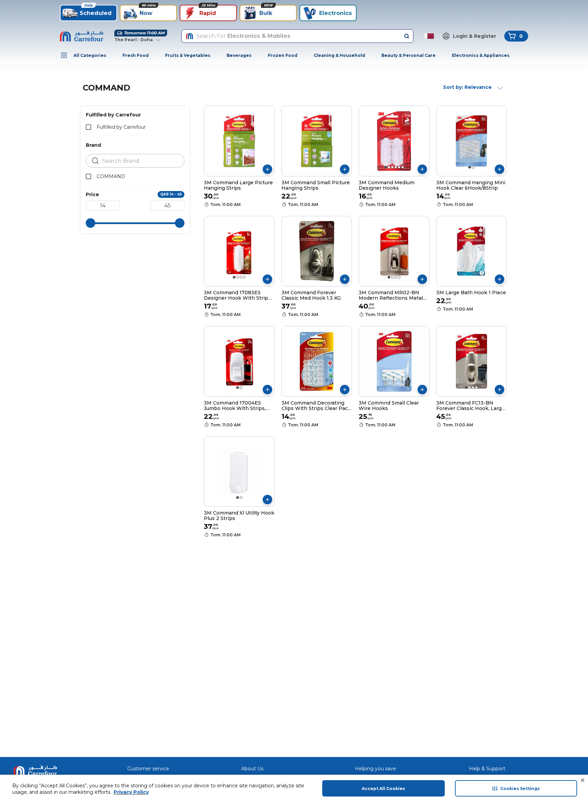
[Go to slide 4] (395, 167)
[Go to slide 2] (389, 167)
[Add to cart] (267, 169)
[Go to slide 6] (402, 167)
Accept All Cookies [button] (383, 788)
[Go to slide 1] (385, 167)
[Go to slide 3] (392, 167)
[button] (582, 780)
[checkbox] (88, 127)
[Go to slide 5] (399, 167)
